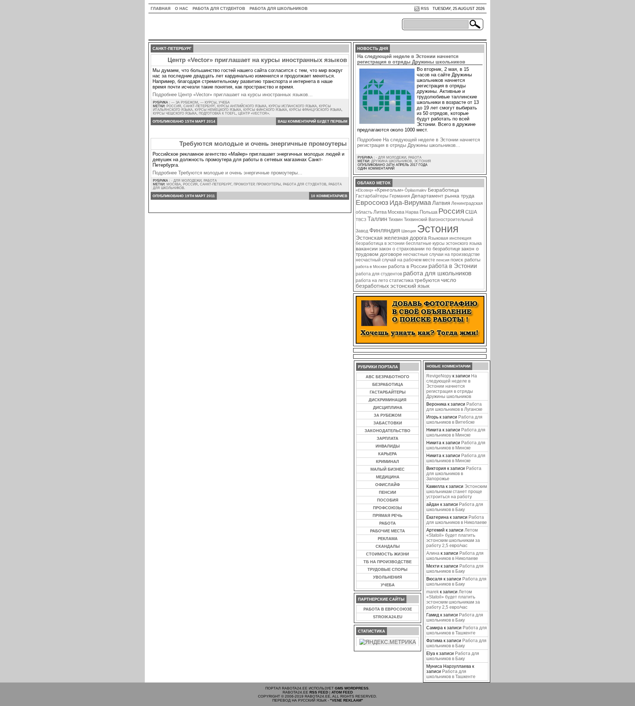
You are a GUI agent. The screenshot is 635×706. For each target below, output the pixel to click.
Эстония (422, 161)
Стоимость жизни (387, 554)
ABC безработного (387, 376)
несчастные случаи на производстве (441, 254)
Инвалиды (388, 446)
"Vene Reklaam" (346, 700)
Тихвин (395, 219)
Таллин (377, 219)
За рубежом (387, 415)
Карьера (387, 454)
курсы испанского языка (293, 106)
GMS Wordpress (352, 688)
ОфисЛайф (387, 484)
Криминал (387, 461)
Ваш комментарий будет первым (312, 121)
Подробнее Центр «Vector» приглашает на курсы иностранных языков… (233, 94)
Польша (428, 212)
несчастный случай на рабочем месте (395, 259)
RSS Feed (318, 692)
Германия (400, 196)
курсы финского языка (265, 110)
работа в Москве (371, 266)
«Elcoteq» (364, 190)
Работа (210, 180)
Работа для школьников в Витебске (454, 419)
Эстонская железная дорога (391, 238)
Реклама (388, 538)
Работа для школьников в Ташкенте (456, 630)
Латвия (441, 203)
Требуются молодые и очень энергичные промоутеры (263, 143)
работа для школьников (437, 273)
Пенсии (387, 492)
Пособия (387, 500)
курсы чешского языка (175, 113)
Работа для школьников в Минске (455, 432)
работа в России (407, 266)
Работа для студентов (219, 8)
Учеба (224, 102)
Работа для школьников (279, 8)
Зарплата (387, 438)
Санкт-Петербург (199, 106)
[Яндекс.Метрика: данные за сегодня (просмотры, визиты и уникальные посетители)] (387, 642)
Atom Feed (342, 692)
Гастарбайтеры (372, 196)
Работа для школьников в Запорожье (453, 473)
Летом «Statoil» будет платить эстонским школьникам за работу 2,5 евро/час (453, 538)
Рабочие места (387, 531)
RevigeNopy (438, 376)
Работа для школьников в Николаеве (456, 520)
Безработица (443, 190)
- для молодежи (186, 180)
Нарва (412, 212)
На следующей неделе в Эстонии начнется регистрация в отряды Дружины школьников (411, 59)
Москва (173, 184)
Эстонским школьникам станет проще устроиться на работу (456, 491)
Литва (380, 212)
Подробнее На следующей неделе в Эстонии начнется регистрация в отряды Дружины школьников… (418, 142)
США (471, 212)
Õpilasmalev (416, 190)
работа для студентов (304, 184)
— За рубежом (184, 102)
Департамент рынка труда (442, 196)
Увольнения (387, 577)
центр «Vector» (253, 113)
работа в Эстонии (452, 266)
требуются (427, 280)
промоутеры (268, 184)
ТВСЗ (361, 219)
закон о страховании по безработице (419, 248)
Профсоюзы (387, 508)
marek (432, 591)
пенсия (442, 260)
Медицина (387, 477)
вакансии (367, 248)
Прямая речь (387, 515)
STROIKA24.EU (387, 617)
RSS (425, 8)
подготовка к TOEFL (217, 113)
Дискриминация (387, 400)
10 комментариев (329, 196)
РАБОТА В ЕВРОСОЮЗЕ (387, 609)
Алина (433, 553)
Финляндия (384, 230)
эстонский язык (410, 286)
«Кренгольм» (388, 190)
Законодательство (387, 430)
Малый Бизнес (387, 469)
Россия (173, 106)
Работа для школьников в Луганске (454, 407)
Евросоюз (372, 202)
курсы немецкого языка (218, 110)
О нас (181, 8)
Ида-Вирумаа (410, 202)
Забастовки (387, 423)
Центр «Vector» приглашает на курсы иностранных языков (257, 60)
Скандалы (388, 546)
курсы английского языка (241, 106)
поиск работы (465, 260)
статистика (401, 280)
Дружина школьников (391, 161)
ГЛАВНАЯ (161, 8)
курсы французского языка (315, 110)
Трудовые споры (387, 569)
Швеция (408, 231)
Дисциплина (387, 407)
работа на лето (372, 280)
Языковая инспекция (449, 238)
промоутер (244, 184)
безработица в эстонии (380, 243)
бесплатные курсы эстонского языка (444, 243)
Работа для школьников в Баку (454, 507)
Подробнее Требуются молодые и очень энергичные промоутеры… (227, 172)
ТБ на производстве (387, 562)
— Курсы (208, 102)
